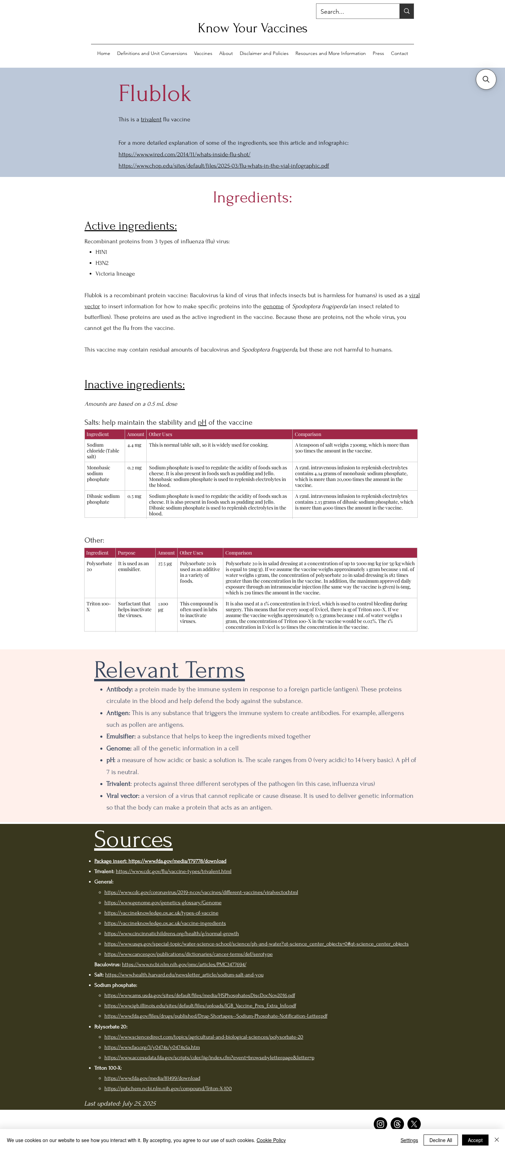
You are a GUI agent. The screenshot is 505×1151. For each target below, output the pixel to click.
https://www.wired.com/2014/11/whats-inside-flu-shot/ (184, 154)
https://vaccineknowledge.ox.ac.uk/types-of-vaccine (161, 913)
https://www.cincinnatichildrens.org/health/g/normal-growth (171, 933)
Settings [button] (409, 1140)
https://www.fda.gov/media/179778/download (177, 861)
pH (202, 422)
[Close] (497, 1140)
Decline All (440, 1140)
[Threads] (397, 1124)
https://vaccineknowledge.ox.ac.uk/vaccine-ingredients (165, 923)
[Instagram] (380, 1124)
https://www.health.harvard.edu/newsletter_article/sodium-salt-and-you (184, 975)
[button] (486, 79)
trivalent (151, 119)
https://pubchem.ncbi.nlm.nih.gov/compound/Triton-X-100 (168, 1088)
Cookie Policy (271, 1140)
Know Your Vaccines (252, 28)
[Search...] (407, 11)
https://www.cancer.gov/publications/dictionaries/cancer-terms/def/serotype (188, 954)
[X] (414, 1124)
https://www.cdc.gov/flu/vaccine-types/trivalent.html (174, 871)
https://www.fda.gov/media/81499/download (152, 1078)
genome (273, 306)
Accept (475, 1140)
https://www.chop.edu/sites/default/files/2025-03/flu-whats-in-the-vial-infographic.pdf (224, 166)
